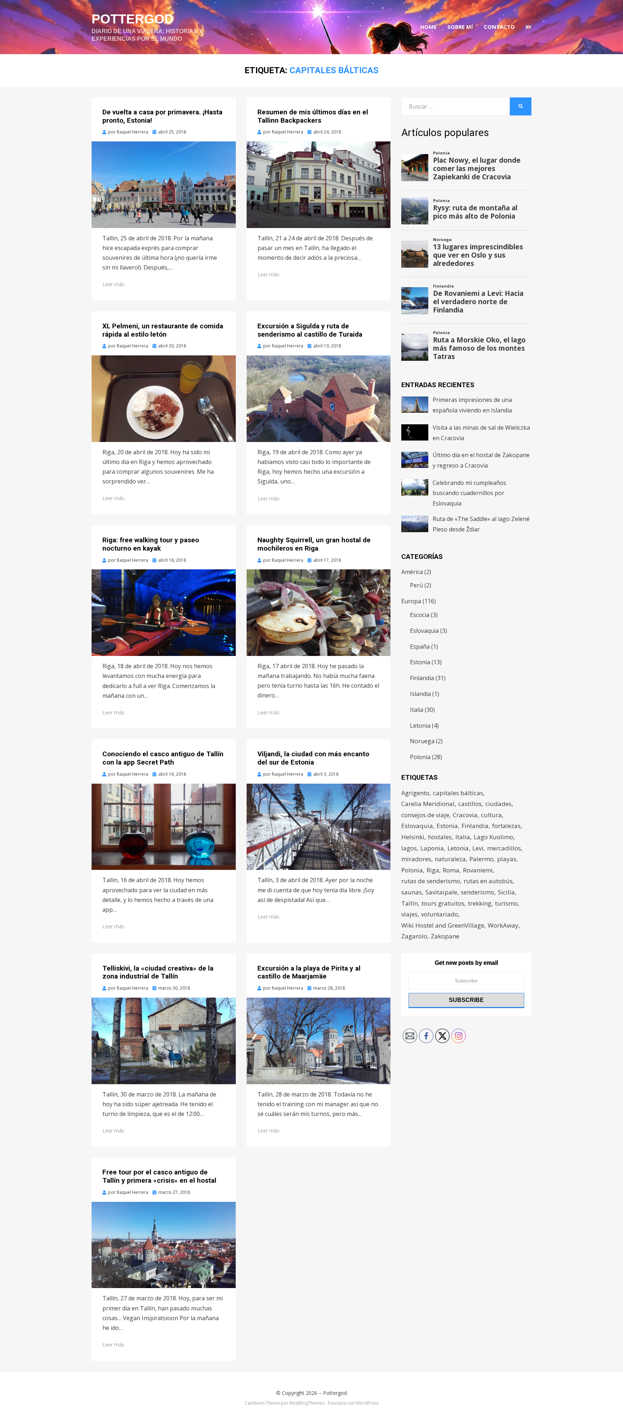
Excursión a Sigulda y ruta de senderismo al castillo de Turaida (309, 330)
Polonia (420, 757)
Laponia (432, 848)
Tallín (409, 903)
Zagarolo (414, 936)
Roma (451, 870)
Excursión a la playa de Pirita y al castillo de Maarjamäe (309, 972)
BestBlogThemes (307, 1403)
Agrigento (415, 793)
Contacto (499, 26)
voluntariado (439, 914)
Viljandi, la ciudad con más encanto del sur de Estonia (313, 758)
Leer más (113, 284)
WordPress (367, 1403)
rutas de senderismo (430, 881)
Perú (416, 585)
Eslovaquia (424, 631)
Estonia (420, 662)
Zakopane (445, 936)
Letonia (420, 726)
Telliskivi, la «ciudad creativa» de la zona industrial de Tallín (157, 972)
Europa (411, 601)
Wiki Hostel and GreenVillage (442, 925)
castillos (470, 804)
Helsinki (412, 837)
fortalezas (506, 826)
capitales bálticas (458, 793)
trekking (479, 903)
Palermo (481, 859)
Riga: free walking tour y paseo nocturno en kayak (150, 544)
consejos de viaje (425, 815)
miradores (416, 859)
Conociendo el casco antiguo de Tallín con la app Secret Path (163, 758)
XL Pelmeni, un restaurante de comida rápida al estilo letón (162, 330)
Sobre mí (460, 26)
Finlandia (422, 678)
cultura (491, 815)
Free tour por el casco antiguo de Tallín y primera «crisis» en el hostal (159, 1176)
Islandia (420, 694)
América (412, 572)
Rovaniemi (478, 870)
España (420, 647)
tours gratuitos (442, 903)
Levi (477, 848)
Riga (433, 870)
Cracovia (465, 815)
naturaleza (450, 859)
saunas (411, 892)
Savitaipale (441, 892)
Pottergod (133, 19)
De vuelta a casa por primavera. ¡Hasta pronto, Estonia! (162, 116)
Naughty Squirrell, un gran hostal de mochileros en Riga (314, 544)
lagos (409, 848)
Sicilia (506, 892)
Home (428, 26)
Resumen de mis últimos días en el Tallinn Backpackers (312, 116)
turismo (506, 903)
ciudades (498, 804)
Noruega (422, 741)
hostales (440, 837)
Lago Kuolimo (493, 837)
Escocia (419, 615)
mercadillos (504, 848)
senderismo (477, 892)
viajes (409, 914)
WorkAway (503, 925)
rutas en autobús (488, 881)
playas (506, 859)
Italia (416, 710)
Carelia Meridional (428, 804)
